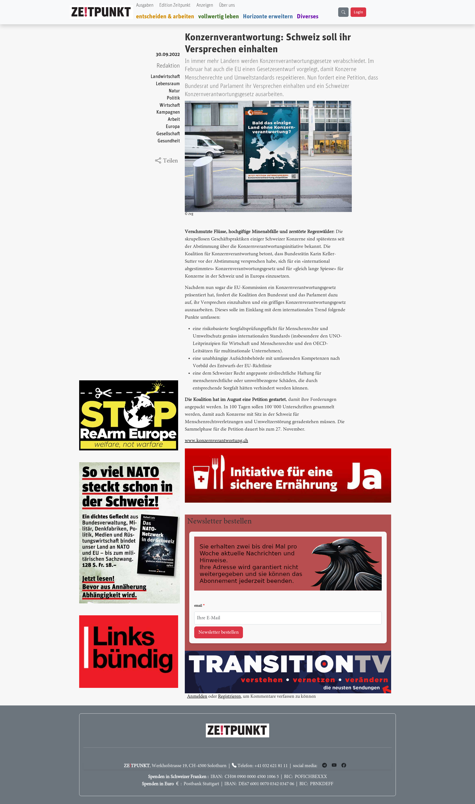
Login (358, 12)
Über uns (227, 5)
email (198, 606)
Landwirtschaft (165, 76)
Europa (173, 126)
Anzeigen (204, 5)
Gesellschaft (168, 133)
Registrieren (229, 696)
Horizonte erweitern (268, 17)
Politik (173, 98)
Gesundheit (169, 141)
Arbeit (174, 119)
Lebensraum (168, 83)
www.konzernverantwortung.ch (216, 440)
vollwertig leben (218, 17)
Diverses (307, 17)
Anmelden (197, 696)
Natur (174, 91)
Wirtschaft (170, 105)
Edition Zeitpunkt (174, 5)
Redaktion (168, 66)
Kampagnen (168, 112)
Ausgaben (144, 5)
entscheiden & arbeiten (165, 17)
